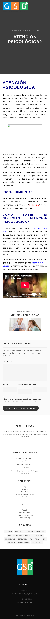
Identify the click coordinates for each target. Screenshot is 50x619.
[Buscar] (36, 6)
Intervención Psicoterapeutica (31, 539)
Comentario (7, 361)
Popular (11, 542)
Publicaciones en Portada (25, 494)
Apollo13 (19, 531)
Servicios (25, 497)
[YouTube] (29, 444)
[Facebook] (21, 444)
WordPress (37, 542)
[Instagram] (25, 444)
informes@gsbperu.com (26, 602)
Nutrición (25, 489)
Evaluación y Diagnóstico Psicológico (24, 471)
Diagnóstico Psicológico (19, 535)
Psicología (25, 492)
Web (34, 384)
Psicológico (23, 542)
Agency (9, 531)
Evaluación (37, 535)
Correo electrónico (24, 385)
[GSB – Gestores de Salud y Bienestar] (15, 7)
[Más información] (40, 6)
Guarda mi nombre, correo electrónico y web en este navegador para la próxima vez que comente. (22, 400)
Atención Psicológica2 (24, 458)
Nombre (6, 384)
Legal (25, 487)
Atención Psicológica (24, 464)
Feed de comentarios (25, 515)
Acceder (25, 510)
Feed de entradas (25, 513)
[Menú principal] (45, 6)
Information (10, 539)
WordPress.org (25, 518)
